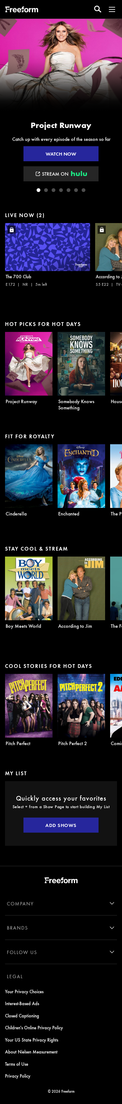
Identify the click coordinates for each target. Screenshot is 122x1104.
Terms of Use (16, 1064)
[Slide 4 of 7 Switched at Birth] (61, 190)
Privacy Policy (17, 1076)
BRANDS (17, 928)
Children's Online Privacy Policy (34, 1027)
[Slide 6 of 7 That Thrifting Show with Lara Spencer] (76, 190)
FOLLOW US (22, 952)
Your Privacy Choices (24, 991)
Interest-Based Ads (22, 1003)
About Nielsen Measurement (31, 1051)
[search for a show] (97, 9)
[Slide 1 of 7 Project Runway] (38, 190)
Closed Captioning (22, 1015)
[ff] (21, 10)
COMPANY (20, 903)
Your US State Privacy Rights (31, 1040)
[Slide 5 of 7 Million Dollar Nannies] (68, 190)
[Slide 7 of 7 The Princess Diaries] (83, 190)
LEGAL (15, 976)
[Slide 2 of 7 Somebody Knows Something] (46, 190)
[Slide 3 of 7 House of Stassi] (53, 190)
